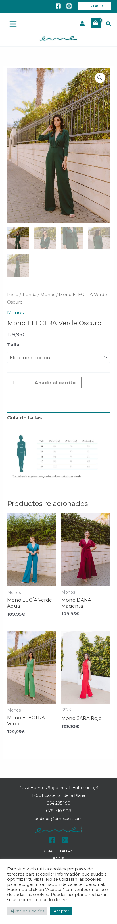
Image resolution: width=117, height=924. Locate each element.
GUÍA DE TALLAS (58, 851)
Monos (47, 294)
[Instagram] (69, 6)
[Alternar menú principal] (13, 24)
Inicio (12, 294)
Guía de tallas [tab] (24, 418)
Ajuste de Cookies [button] (27, 911)
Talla (13, 345)
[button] (94, 5)
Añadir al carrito (55, 382)
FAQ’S (58, 858)
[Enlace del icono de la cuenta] (82, 23)
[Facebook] (58, 6)
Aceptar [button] (61, 911)
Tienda (29, 294)
